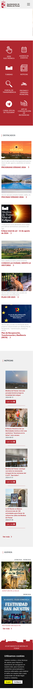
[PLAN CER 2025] (16, 282)
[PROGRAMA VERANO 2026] (16, 150)
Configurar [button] (17, 682)
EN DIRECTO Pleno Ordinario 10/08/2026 (12, 37)
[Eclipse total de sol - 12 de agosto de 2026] (16, 214)
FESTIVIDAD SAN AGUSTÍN (11, 626)
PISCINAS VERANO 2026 (12, 197)
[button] (2, 26)
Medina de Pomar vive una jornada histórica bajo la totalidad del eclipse (15, 393)
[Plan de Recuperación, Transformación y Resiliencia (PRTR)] (16, 314)
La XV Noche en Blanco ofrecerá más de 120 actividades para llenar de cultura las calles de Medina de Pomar (15, 513)
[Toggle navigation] (28, 4)
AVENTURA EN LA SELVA (10, 591)
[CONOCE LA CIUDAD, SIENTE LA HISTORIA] (16, 250)
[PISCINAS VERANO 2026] (16, 184)
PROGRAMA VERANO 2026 (13, 167)
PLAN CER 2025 (8, 297)
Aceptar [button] (8, 682)
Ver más (6, 536)
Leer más (10, 402)
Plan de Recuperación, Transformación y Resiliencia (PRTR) (13, 335)
